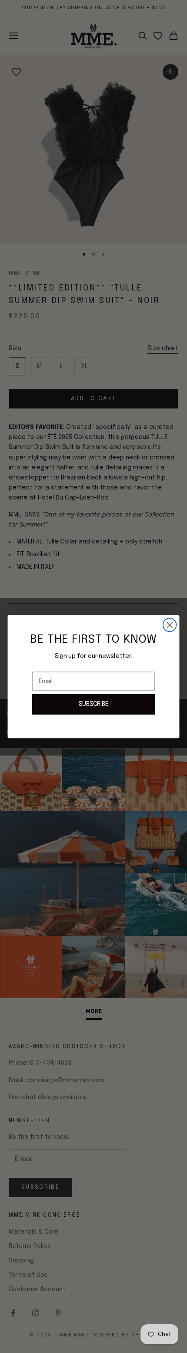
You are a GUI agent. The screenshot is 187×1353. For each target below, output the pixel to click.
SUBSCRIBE (93, 704)
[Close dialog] (170, 624)
